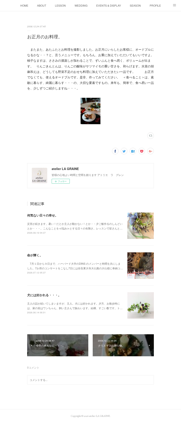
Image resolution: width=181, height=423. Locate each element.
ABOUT (41, 5)
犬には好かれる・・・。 (44, 295)
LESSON (60, 5)
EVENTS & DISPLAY (108, 5)
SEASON (135, 5)
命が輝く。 (35, 255)
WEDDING (81, 5)
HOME (24, 5)
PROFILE (155, 5)
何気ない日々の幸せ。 (42, 215)
